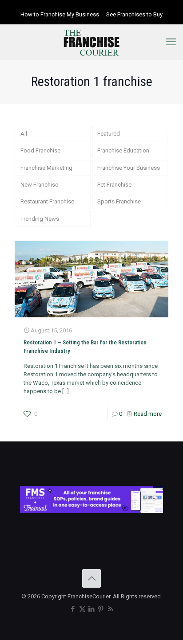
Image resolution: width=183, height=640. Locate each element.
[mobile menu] (171, 42)
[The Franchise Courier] (91, 42)
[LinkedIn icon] (91, 609)
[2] (91, 511)
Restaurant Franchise (47, 201)
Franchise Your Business (128, 167)
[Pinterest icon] (101, 609)
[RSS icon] (110, 609)
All (23, 133)
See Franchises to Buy (134, 14)
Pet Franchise (114, 184)
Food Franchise (40, 150)
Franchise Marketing (46, 167)
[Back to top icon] (91, 578)
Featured (108, 133)
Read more (148, 413)
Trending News (39, 218)
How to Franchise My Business (59, 14)
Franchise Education (123, 150)
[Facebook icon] (73, 609)
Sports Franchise (119, 201)
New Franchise (39, 184)
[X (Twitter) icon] (82, 609)
